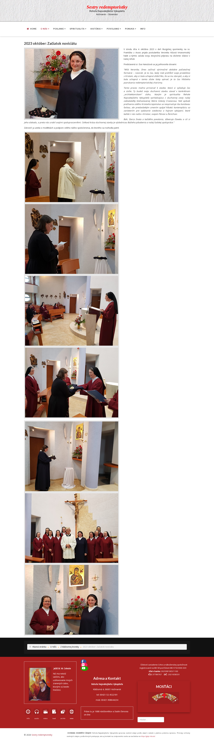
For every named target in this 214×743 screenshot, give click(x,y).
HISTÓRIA (95, 29)
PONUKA (129, 29)
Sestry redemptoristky (42, 734)
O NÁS (44, 29)
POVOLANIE (113, 29)
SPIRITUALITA (77, 29)
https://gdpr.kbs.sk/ (147, 736)
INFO (142, 29)
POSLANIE (58, 29)
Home (33, 29)
